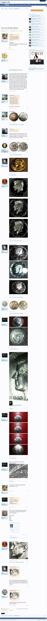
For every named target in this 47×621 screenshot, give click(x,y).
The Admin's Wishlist (32, 69)
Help (40, 618)
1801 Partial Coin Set (34, 42)
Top (44, 618)
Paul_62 (3, 308)
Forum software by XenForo (8, 619)
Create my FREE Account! (37, 10)
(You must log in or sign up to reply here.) (22, 608)
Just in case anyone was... (35, 26)
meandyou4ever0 (33, 40)
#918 (27, 560)
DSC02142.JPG (12, 527)
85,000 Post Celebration (34, 44)
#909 (27, 295)
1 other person (19, 124)
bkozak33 (3, 101)
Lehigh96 (16, 562)
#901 (27, 49)
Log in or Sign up (13, 69)
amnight (32, 24)
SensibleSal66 (33, 19)
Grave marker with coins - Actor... (36, 34)
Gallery (16, 4)
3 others (18, 240)
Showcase (20, 4)
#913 (27, 456)
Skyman (11, 154)
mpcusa (32, 21)
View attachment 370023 (14, 501)
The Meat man (33, 29)
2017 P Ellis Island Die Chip (35, 39)
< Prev (6, 608)
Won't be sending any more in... (35, 31)
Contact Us (37, 618)
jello (2, 40)
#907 (27, 173)
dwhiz (12, 124)
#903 (27, 108)
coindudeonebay (4, 548)
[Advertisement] (14, 19)
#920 (27, 605)
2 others (18, 154)
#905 (27, 139)
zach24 (14, 29)
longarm (32, 32)
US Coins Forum (7, 29)
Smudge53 (32, 16)
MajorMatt (3, 135)
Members (29, 4)
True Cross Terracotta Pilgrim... (35, 15)
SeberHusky (4, 517)
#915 (27, 491)
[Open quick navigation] (44, 615)
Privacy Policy (44, 619)
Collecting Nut (33, 45)
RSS (45, 618)
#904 (27, 122)
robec (10, 124)
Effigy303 (14, 124)
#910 (27, 311)
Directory (25, 4)
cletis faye (15, 297)
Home (3, 4)
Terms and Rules (39, 619)
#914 (27, 479)
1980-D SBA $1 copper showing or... (36, 23)
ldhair (32, 37)
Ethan (15, 154)
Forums (7, 4)
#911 (27, 347)
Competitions (12, 4)
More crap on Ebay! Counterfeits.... (36, 18)
